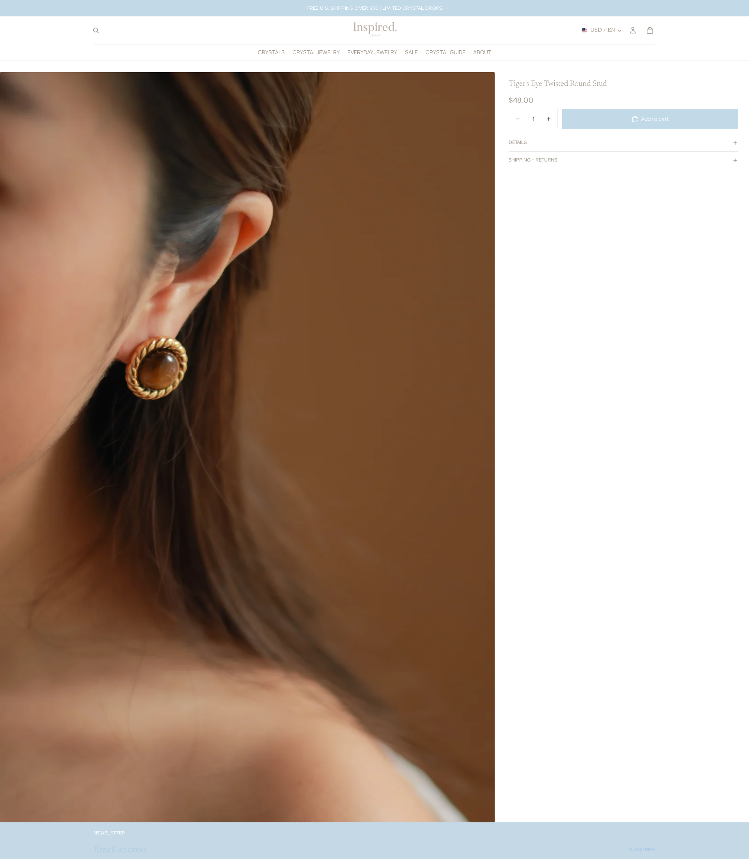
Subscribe (641, 850)
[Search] (96, 30)
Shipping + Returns (533, 160)
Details (518, 142)
